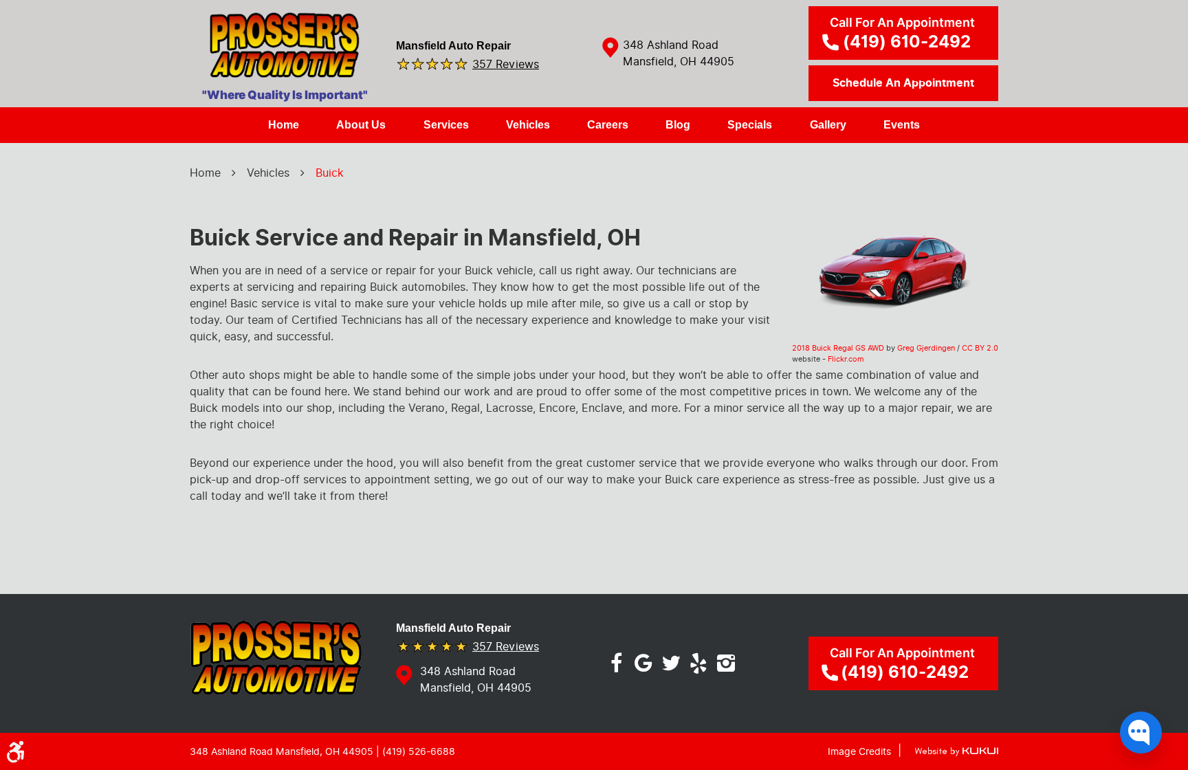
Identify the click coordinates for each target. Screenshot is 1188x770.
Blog (678, 125)
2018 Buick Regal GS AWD (838, 347)
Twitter (671, 663)
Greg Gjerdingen (926, 347)
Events (901, 125)
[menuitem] (283, 125)
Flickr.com (846, 358)
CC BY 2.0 (980, 347)
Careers (607, 125)
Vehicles (528, 125)
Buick (330, 173)
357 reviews (505, 63)
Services (446, 125)
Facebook (616, 663)
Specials (749, 125)
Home (283, 125)
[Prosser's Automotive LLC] (285, 49)
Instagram (726, 663)
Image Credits (859, 752)
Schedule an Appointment (903, 83)
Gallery (828, 125)
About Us (361, 125)
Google (643, 663)
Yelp (698, 663)
